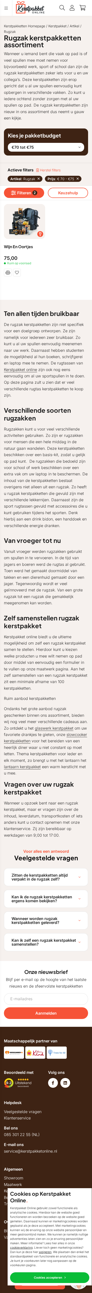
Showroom (13, 1177)
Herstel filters (50, 170)
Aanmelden (46, 1013)
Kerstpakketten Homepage (24, 26)
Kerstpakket (57, 26)
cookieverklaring (21, 1247)
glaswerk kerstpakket (54, 728)
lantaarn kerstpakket (22, 766)
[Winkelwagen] (82, 8)
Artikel (74, 26)
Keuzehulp (68, 192)
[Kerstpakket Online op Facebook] (53, 1083)
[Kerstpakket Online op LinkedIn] (65, 1083)
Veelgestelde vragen (22, 1111)
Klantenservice (17, 1118)
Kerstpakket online (20, 369)
